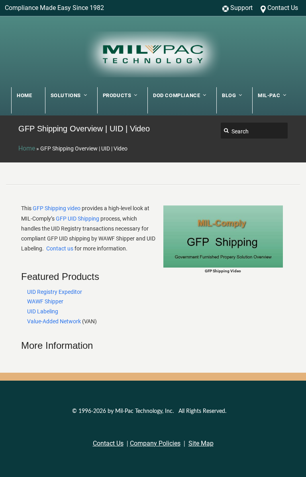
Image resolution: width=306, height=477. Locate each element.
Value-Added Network (54, 321)
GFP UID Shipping (77, 218)
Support (241, 8)
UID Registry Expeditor (54, 292)
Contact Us (282, 8)
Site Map (201, 443)
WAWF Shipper (45, 301)
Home (26, 148)
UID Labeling (42, 311)
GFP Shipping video (56, 208)
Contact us (59, 248)
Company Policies (155, 443)
